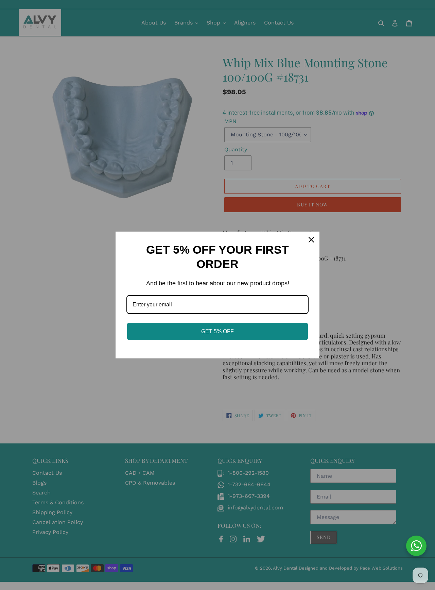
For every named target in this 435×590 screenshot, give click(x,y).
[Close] (311, 240)
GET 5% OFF (217, 331)
